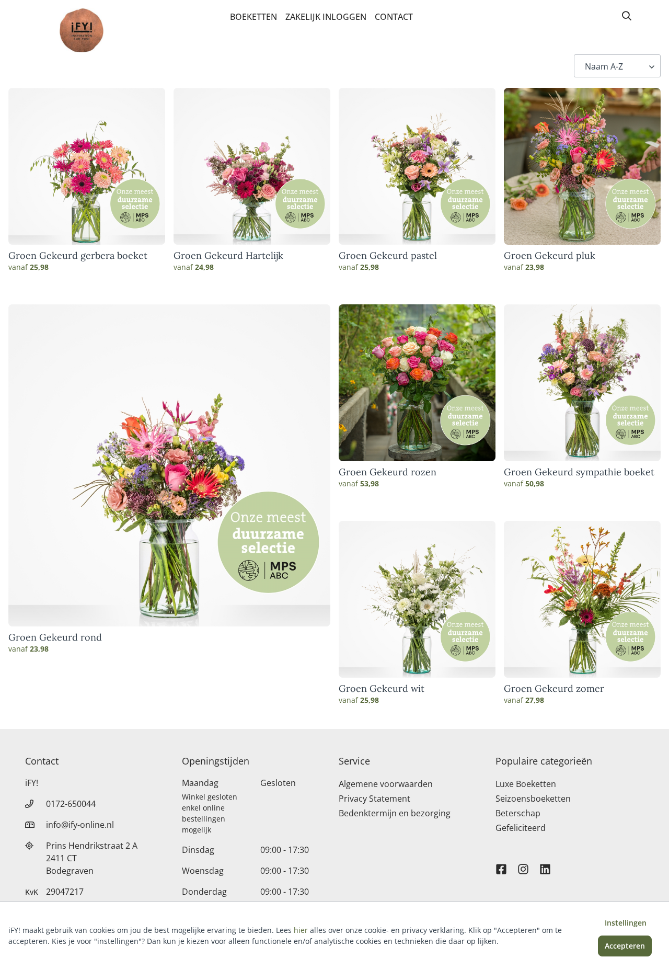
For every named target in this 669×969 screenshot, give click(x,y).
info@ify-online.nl (80, 824)
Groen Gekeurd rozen (387, 472)
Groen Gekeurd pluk (549, 255)
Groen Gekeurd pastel (388, 255)
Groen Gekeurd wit (381, 688)
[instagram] (523, 864)
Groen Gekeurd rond (55, 637)
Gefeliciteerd (520, 828)
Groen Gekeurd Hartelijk (228, 255)
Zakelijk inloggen (325, 16)
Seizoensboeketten (533, 798)
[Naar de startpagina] (81, 30)
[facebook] (501, 864)
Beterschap (517, 813)
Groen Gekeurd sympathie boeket (579, 472)
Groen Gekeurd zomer (554, 688)
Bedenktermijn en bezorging (395, 813)
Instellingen (626, 923)
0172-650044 (71, 804)
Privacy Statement (374, 798)
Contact (394, 16)
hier (301, 930)
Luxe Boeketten (525, 784)
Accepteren (625, 946)
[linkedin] (545, 864)
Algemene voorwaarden (386, 784)
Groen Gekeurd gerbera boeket (77, 255)
